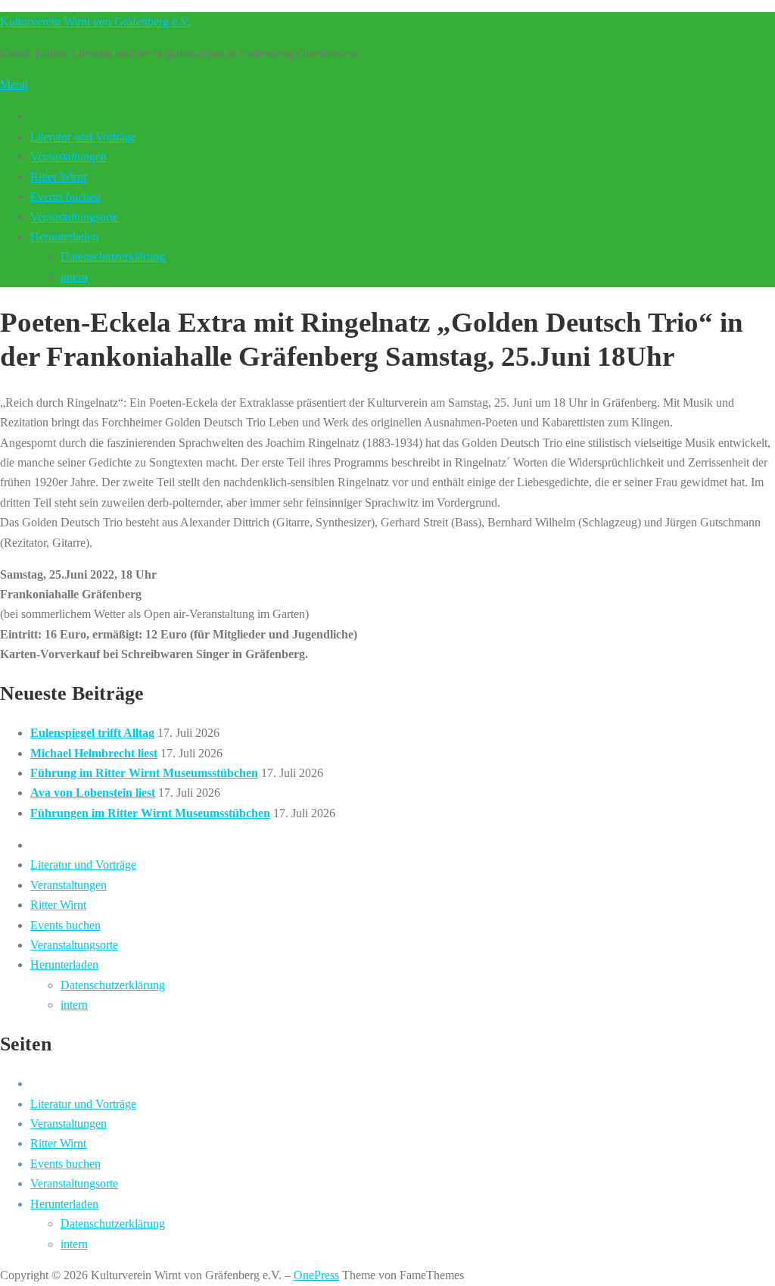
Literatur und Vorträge (83, 136)
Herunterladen (64, 236)
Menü (14, 84)
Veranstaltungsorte (74, 217)
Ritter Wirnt (58, 176)
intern (74, 276)
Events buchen (65, 196)
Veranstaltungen (68, 156)
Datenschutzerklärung (113, 256)
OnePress (316, 1275)
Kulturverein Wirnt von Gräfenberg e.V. (95, 21)
